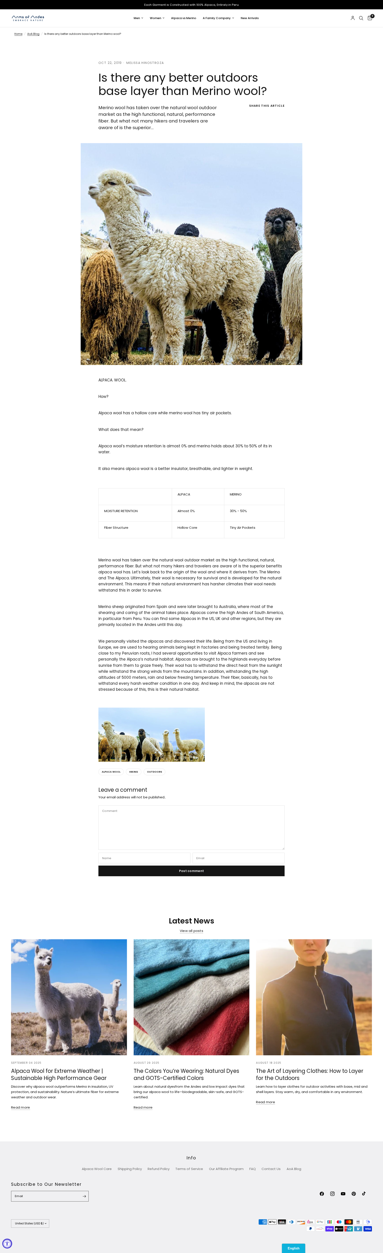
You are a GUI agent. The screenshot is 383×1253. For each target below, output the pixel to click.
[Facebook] (324, 1194)
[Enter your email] (84, 1196)
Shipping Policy (130, 1168)
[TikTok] (367, 1194)
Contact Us (271, 1168)
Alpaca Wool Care (97, 1168)
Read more (20, 1107)
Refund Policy (159, 1168)
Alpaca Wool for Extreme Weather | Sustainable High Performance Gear (59, 1074)
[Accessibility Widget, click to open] (7, 1244)
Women (155, 18)
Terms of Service (189, 1168)
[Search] (361, 18)
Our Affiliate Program (226, 1168)
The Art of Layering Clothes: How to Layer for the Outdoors (309, 1074)
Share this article (267, 105)
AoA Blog (33, 34)
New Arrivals (250, 18)
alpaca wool (111, 772)
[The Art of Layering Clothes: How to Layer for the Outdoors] (314, 997)
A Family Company (217, 18)
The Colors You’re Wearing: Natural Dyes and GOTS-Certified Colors (186, 1074)
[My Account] (353, 18)
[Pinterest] (356, 1194)
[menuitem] (138, 18)
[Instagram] (335, 1194)
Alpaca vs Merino (183, 18)
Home (18, 34)
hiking (133, 772)
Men (137, 18)
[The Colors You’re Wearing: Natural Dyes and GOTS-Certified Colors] (192, 997)
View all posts (191, 931)
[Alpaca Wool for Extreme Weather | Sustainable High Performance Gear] (69, 997)
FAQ (252, 1168)
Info (191, 1158)
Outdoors (154, 772)
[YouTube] (346, 1194)
